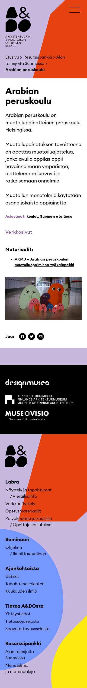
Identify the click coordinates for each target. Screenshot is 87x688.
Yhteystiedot (17, 613)
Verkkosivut (18, 232)
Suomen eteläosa (56, 216)
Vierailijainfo (25, 496)
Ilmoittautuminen (29, 553)
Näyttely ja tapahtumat (28, 490)
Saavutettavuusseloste (27, 628)
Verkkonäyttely (20, 503)
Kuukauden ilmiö (21, 591)
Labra (12, 482)
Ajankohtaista (22, 568)
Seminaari (17, 539)
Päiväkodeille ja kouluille (28, 518)
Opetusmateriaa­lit (23, 511)
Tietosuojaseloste (22, 621)
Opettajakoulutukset (33, 524)
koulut (32, 216)
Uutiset (12, 576)
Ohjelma (13, 547)
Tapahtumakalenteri (25, 583)
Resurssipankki (23, 643)
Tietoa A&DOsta (24, 606)
